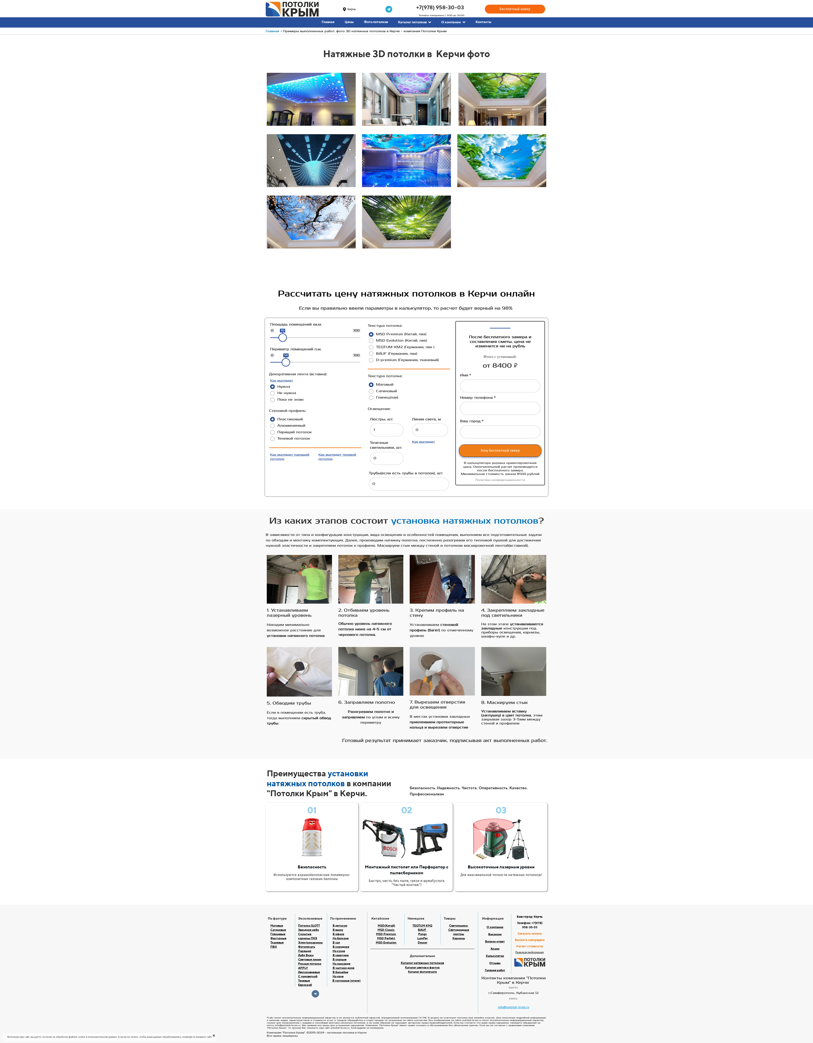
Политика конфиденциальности (500, 480)
